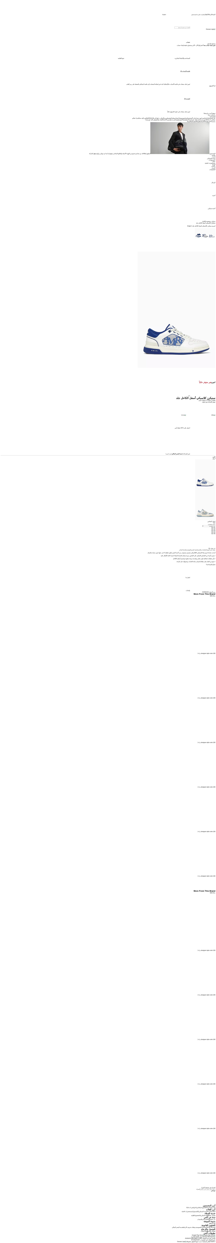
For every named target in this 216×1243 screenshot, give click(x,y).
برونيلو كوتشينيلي (171, 118)
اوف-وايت (159, 119)
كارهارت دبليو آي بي (159, 118)
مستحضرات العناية (187, 1211)
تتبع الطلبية (194, 1215)
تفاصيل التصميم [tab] (194, 549)
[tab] (211, 233)
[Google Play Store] (198, 1235)
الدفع (198, 1215)
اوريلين (185, 118)
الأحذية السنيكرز (203, 1211)
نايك (163, 119)
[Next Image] (202, 374)
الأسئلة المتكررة (204, 1215)
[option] (108, 527)
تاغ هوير (200, 121)
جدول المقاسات (211, 524)
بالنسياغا (208, 1207)
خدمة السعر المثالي (177, 1227)
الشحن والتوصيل (210, 1231)
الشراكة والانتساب (202, 1219)
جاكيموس (181, 119)
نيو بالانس (166, 119)
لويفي (177, 119)
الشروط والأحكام (210, 1227)
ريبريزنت (213, 121)
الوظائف (210, 1219)
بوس (183, 118)
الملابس (213, 1211)
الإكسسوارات (195, 1211)
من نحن (213, 1219)
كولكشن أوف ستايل (143, 118)
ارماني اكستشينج (192, 118)
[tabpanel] (108, 557)
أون (156, 119)
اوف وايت (213, 1207)
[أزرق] (205, 489)
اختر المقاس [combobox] (212, 526)
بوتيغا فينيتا (179, 118)
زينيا (188, 121)
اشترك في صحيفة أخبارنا (208, 1187)
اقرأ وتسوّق (212, 1223)
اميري (213, 382)
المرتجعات (203, 1231)
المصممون (212, 153)
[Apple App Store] (209, 1235)
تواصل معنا (212, 1215)
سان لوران (208, 121)
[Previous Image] (202, 245)
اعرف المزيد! (169, 454)
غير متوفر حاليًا (211, 548)
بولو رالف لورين (152, 119)
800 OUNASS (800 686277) (193, 1238)
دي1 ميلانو (135, 118)
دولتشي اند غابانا (210, 119)
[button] (211, 43)
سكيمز (204, 121)
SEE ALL (212, 596)
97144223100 (195, 1240)
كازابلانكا (151, 118)
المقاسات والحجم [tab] (202, 549)
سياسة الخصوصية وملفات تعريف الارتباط (194, 1227)
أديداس (206, 118)
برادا (146, 119)
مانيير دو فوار (172, 119)
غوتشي (185, 119)
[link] (180, 45)
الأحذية (209, 1211)
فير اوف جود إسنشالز (193, 119)
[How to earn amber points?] (202, 435)
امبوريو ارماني (202, 119)
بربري (165, 118)
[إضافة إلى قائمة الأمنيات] (195, 542)
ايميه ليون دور (201, 118)
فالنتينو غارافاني (193, 121)
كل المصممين (211, 118)
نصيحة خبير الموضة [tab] (210, 549)
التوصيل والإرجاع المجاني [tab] (185, 549)
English (164, 14)
